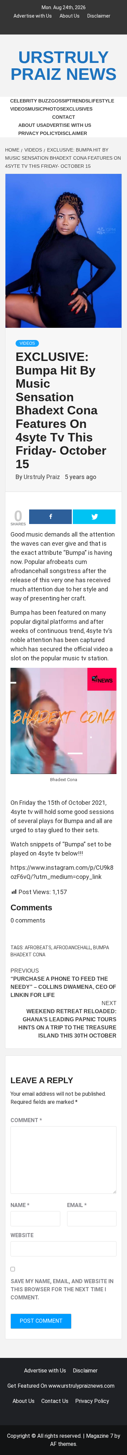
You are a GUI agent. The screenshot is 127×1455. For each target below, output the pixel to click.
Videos (19, 109)
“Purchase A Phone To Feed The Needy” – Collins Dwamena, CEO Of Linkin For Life (63, 983)
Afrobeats (38, 947)
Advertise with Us (33, 15)
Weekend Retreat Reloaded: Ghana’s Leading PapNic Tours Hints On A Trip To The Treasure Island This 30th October (67, 1019)
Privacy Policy (38, 133)
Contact (63, 117)
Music (35, 109)
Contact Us (54, 1401)
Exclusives (77, 109)
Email (77, 1205)
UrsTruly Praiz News (63, 66)
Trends (78, 101)
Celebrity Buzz (30, 101)
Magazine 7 (99, 1436)
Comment (26, 1120)
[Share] (50, 516)
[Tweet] (94, 516)
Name (19, 1205)
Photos (53, 109)
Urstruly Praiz (42, 476)
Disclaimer (98, 15)
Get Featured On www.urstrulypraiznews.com (60, 1386)
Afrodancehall (72, 947)
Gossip (60, 101)
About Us (70, 15)
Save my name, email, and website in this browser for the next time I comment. (61, 1289)
